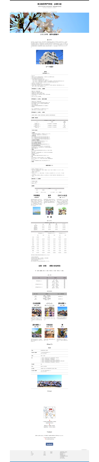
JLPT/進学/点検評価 (54, 11)
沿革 (27, 11)
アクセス (38, 11)
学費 (23, 11)
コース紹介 (18, 11)
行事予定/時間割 (45, 11)
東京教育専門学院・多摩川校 (49, 4)
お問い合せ (33, 11)
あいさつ (12, 11)
